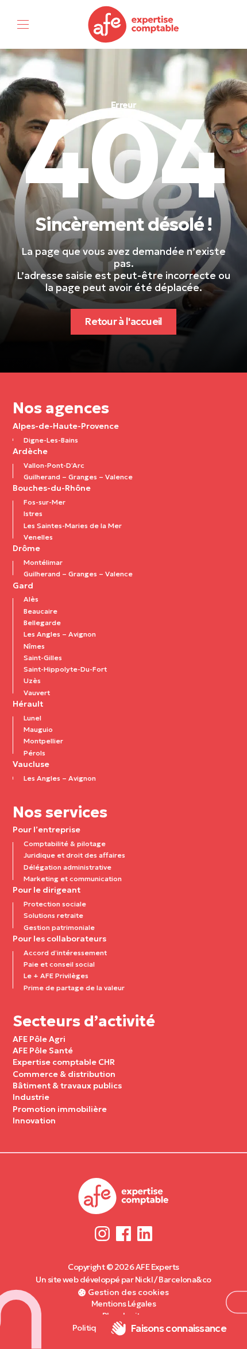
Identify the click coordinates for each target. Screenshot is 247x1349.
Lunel (32, 718)
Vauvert (37, 692)
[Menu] (23, 24)
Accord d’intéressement (65, 952)
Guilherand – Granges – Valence (78, 476)
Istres (33, 513)
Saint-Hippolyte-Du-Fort (65, 669)
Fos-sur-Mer (44, 502)
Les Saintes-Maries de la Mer (73, 525)
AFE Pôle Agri (39, 1039)
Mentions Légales (123, 1303)
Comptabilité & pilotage (65, 843)
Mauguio (38, 729)
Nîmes (34, 646)
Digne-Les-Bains (51, 440)
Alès (31, 599)
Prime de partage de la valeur (74, 987)
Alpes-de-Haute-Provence (66, 426)
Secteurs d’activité (84, 1020)
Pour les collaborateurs (59, 938)
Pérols (34, 753)
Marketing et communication (73, 878)
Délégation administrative (67, 867)
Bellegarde (42, 622)
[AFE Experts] (134, 24)
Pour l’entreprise (46, 829)
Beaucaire (40, 611)
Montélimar (43, 562)
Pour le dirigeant (46, 890)
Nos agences (61, 407)
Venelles (38, 537)
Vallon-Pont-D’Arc (54, 465)
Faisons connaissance (178, 1328)
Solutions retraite (53, 915)
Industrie (31, 1097)
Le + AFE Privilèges (56, 975)
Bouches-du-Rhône (52, 488)
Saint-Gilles (43, 657)
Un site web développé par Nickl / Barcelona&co (123, 1279)
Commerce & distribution (64, 1074)
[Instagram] (102, 1233)
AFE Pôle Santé (43, 1050)
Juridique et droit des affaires (74, 855)
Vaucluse (31, 764)
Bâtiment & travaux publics (67, 1085)
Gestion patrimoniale (59, 927)
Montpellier (43, 740)
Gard (23, 585)
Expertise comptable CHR (64, 1062)
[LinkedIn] (144, 1233)
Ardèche (30, 451)
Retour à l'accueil (123, 321)
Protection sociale (55, 904)
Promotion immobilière (60, 1109)
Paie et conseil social (59, 964)
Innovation (34, 1120)
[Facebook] (123, 1233)
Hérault (28, 704)
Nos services (60, 812)
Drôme (26, 548)
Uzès (32, 680)
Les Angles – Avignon (60, 634)
